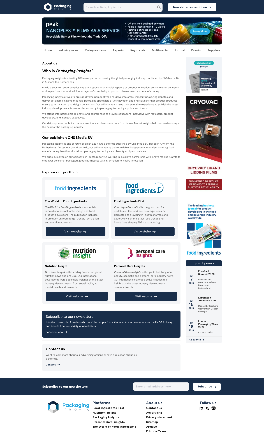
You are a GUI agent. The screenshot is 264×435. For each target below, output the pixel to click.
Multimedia (160, 50)
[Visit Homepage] (58, 13)
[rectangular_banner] (204, 256)
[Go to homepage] (68, 412)
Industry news (68, 50)
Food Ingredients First (108, 408)
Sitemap (152, 422)
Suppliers (213, 50)
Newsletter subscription (190, 7)
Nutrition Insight (104, 412)
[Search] (159, 7)
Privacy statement (159, 417)
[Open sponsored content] (132, 43)
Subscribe (204, 386)
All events (195, 339)
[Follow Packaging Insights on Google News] (214, 410)
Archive (151, 426)
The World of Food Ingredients (114, 426)
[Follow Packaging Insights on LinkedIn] (201, 410)
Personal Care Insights (109, 422)
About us (154, 403)
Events (196, 50)
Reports (118, 50)
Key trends (137, 50)
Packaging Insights (106, 417)
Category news (95, 50)
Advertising (154, 412)
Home (48, 50)
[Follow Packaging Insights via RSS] (207, 410)
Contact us (154, 408)
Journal (179, 50)
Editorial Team (156, 431)
